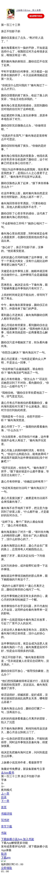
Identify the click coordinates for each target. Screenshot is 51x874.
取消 (4, 853)
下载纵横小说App (12, 839)
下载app (6, 857)
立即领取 (6, 867)
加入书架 (28, 839)
